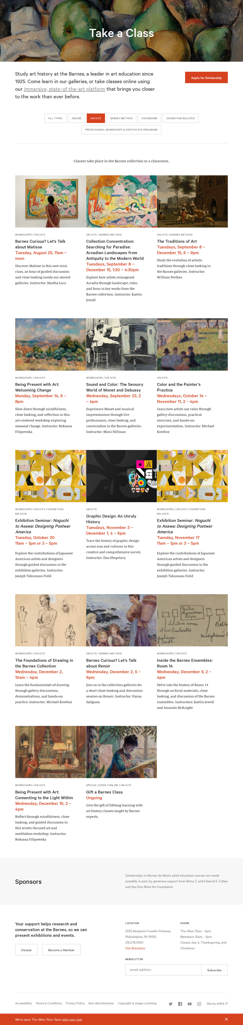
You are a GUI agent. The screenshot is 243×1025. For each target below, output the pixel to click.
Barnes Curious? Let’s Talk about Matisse (40, 243)
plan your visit (72, 1019)
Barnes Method (121, 118)
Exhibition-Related (180, 118)
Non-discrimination (101, 1003)
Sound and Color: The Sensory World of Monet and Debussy (114, 386)
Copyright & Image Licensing (137, 1003)
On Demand (149, 118)
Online (77, 118)
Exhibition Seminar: (42, 526)
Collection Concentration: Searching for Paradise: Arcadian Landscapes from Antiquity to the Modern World (115, 249)
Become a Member (61, 950)
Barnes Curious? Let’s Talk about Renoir (111, 662)
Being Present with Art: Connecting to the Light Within (44, 794)
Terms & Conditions (49, 1003)
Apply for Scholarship (206, 77)
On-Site (95, 118)
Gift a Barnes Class (104, 791)
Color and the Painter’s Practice (179, 386)
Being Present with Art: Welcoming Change (37, 386)
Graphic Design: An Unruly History (111, 518)
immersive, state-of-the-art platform (64, 89)
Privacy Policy (75, 1003)
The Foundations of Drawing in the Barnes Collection (44, 662)
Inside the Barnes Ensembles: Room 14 (185, 662)
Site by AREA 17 (217, 1003)
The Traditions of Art (177, 241)
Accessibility (23, 1003)
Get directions (135, 948)
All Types (55, 118)
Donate (26, 950)
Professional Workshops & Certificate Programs (121, 129)
